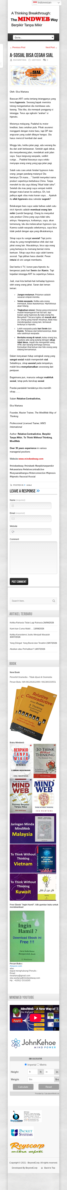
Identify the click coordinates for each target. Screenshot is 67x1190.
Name (17, 500)
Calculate (23, 1086)
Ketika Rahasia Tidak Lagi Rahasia (26, 622)
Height (15, 1071)
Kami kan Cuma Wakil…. (21, 628)
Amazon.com (16, 966)
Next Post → (51, 47)
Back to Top (49, 1168)
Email (17, 513)
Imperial (31, 1064)
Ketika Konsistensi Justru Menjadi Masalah (30, 634)
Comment (14, 539)
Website (13, 526)
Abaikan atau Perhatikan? (22, 649)
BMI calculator (35, 1059)
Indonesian (44, 2)
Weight (15, 1079)
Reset (49, 1086)
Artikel (29, 485)
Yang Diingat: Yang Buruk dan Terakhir (28, 643)
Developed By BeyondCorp (24, 1168)
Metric (43, 1064)
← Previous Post (17, 47)
